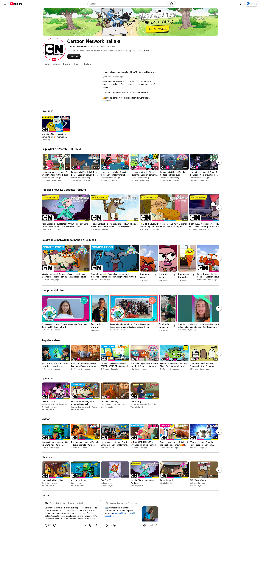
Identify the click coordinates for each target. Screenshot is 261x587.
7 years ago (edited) (75, 503)
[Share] (84, 525)
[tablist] (130, 64)
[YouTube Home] (16, 4)
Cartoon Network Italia (50, 178)
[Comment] (91, 525)
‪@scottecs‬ (109, 516)
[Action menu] (96, 525)
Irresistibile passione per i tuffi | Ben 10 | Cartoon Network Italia (129, 72)
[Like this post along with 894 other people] (106, 525)
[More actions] (155, 275)
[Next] (219, 161)
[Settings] (240, 3)
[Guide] (5, 3)
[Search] (171, 4)
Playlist (65, 404)
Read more (107, 101)
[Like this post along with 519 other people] (46, 525)
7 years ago (132, 503)
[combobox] (128, 3)
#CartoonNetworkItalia (123, 513)
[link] (71, 515)
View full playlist (48, 410)
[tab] (46, 64)
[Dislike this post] (54, 525)
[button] (54, 49)
